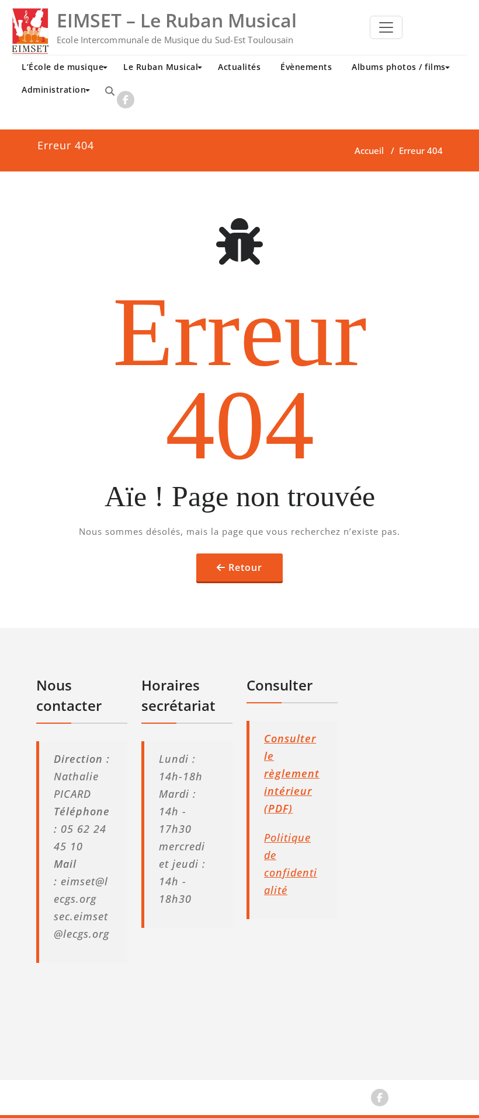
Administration (54, 89)
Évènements (306, 66)
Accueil (369, 150)
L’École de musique (62, 66)
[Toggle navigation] (386, 27)
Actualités (239, 66)
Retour (245, 567)
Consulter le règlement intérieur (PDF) (292, 773)
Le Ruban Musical (160, 66)
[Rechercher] (109, 91)
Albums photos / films (399, 66)
